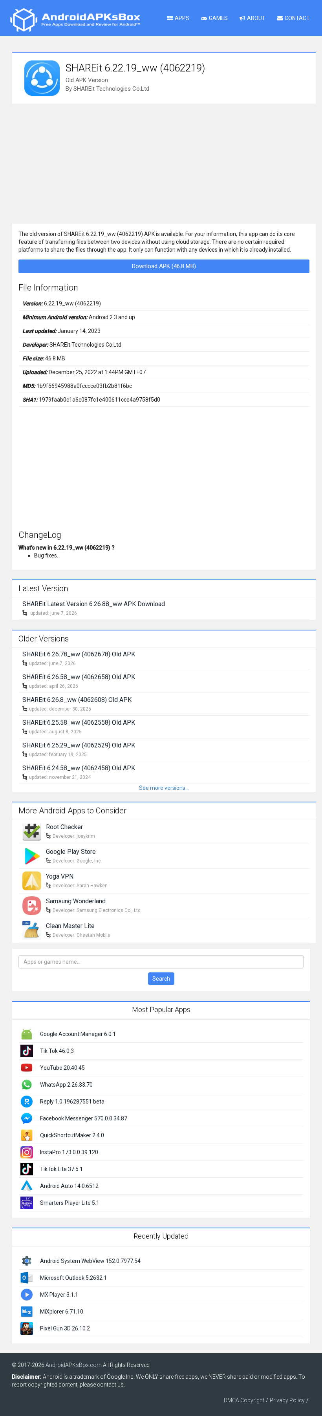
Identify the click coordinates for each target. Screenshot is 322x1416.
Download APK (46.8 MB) (164, 266)
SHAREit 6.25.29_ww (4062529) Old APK (78, 745)
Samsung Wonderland (76, 901)
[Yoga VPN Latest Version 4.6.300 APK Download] (31, 880)
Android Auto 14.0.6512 (69, 1186)
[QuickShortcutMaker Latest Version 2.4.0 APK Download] (26, 1135)
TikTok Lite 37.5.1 (61, 1169)
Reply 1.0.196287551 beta (72, 1101)
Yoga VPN (59, 876)
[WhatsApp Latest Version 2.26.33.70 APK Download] (26, 1084)
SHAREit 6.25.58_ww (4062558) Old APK (78, 722)
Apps (182, 18)
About (256, 18)
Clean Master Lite (70, 926)
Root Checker (64, 827)
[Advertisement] (164, 163)
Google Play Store (71, 851)
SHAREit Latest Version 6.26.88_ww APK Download (93, 604)
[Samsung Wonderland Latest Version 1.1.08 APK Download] (31, 905)
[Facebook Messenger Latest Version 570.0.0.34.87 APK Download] (26, 1118)
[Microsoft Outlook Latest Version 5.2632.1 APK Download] (26, 1277)
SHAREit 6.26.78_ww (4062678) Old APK (78, 654)
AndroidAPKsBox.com (74, 1365)
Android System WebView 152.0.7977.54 (90, 1261)
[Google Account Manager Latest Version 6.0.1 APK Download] (26, 1033)
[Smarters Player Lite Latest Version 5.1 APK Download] (26, 1202)
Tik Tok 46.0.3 (57, 1051)
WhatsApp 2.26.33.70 (66, 1085)
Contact (297, 18)
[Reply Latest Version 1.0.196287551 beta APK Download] (26, 1101)
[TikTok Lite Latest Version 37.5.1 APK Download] (26, 1169)
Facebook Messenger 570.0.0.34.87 (83, 1118)
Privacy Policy (287, 1400)
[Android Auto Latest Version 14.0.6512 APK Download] (26, 1185)
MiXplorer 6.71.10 (61, 1311)
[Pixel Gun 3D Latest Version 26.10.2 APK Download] (26, 1328)
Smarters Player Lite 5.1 (69, 1203)
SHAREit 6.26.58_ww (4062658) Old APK (78, 677)
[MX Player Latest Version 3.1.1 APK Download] (26, 1294)
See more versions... (164, 788)
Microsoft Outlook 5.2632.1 (73, 1278)
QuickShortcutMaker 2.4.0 (72, 1135)
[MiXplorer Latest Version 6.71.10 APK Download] (26, 1311)
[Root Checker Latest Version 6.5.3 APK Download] (31, 831)
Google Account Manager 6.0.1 (78, 1034)
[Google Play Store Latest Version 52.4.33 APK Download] (31, 855)
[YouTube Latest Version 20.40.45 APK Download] (26, 1067)
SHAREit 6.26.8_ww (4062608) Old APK (77, 699)
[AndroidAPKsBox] (75, 19)
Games (218, 18)
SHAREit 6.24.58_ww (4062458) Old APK (78, 768)
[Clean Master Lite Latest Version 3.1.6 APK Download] (31, 929)
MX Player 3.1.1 (59, 1295)
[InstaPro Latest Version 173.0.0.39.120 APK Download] (26, 1152)
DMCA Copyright (244, 1400)
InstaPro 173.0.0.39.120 (69, 1152)
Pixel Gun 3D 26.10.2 (65, 1328)
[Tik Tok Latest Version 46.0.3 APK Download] (26, 1050)
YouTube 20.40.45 (62, 1068)
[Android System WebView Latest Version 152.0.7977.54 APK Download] (26, 1260)
